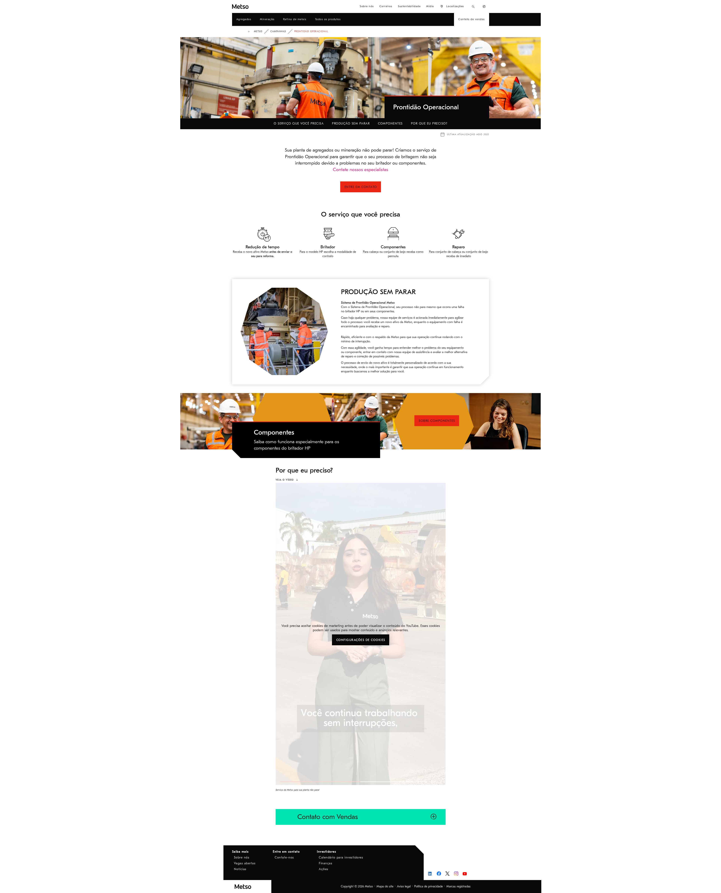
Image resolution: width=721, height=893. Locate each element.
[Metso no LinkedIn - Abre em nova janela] (430, 874)
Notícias (240, 869)
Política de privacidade (428, 886)
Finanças (325, 863)
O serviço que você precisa (299, 123)
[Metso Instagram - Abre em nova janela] (456, 873)
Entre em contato (361, 187)
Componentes (390, 123)
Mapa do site (384, 886)
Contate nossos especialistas (360, 169)
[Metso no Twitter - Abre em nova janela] (447, 873)
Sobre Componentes (437, 421)
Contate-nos (284, 857)
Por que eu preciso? (429, 123)
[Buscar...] (473, 6)
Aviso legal (404, 886)
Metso (258, 31)
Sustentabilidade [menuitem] (409, 6)
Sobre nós (242, 857)
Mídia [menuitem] (430, 6)
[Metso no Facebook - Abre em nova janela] (439, 873)
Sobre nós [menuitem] (367, 6)
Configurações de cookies (360, 640)
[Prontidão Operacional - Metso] (254, 6)
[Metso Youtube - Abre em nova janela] (465, 874)
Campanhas (278, 31)
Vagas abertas (245, 863)
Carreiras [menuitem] (385, 6)
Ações (323, 869)
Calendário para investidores (341, 857)
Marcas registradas (458, 886)
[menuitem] (452, 6)
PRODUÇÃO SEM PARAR (351, 123)
